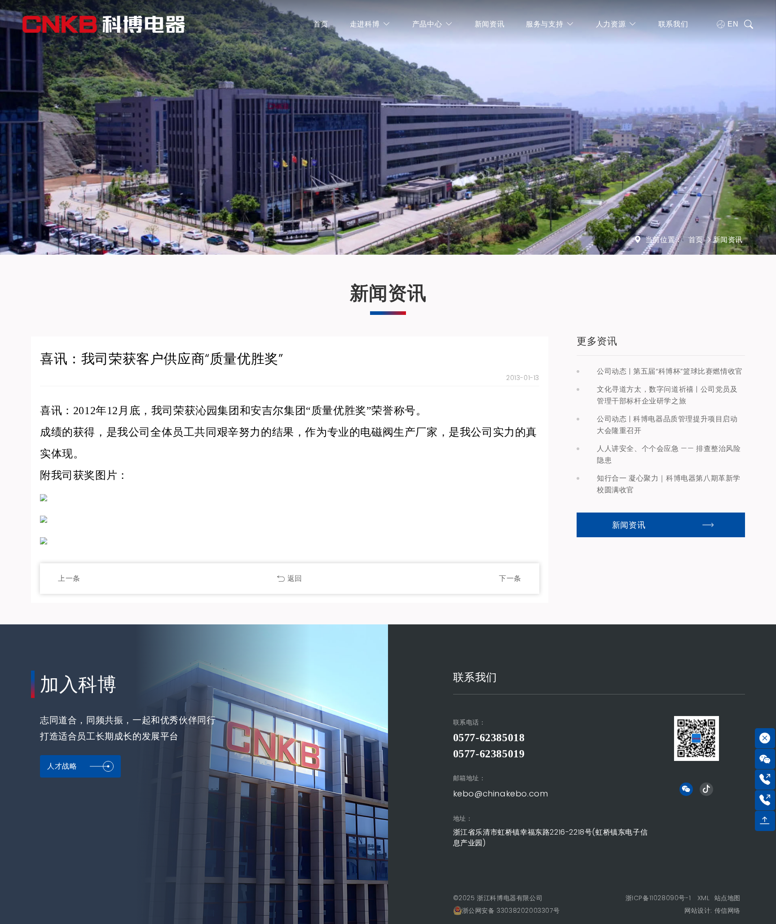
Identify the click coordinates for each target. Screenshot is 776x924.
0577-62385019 (489, 754)
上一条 (69, 578)
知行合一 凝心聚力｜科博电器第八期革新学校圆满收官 (669, 484)
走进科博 (364, 24)
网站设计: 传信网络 (712, 910)
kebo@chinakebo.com (500, 793)
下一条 (510, 578)
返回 (294, 578)
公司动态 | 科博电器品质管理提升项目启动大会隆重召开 (667, 425)
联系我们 (673, 24)
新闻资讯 (489, 24)
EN (733, 24)
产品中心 (427, 24)
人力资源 (611, 24)
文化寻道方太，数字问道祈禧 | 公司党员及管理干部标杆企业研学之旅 (667, 395)
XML (703, 897)
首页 (320, 24)
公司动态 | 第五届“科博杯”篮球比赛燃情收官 (670, 371)
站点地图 (727, 897)
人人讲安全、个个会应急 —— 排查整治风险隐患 (669, 454)
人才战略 (62, 766)
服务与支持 (544, 24)
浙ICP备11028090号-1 (658, 897)
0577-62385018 (489, 737)
